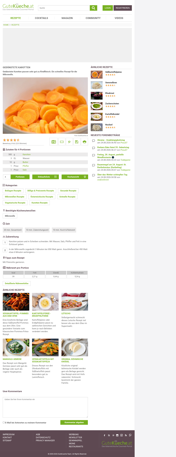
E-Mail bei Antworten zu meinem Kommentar (25, 422)
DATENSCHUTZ (43, 437)
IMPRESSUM (8, 434)
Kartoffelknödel (112, 114)
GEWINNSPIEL (75, 440)
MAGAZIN (67, 18)
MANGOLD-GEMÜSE (12, 359)
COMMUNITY (93, 18)
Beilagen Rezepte (13, 190)
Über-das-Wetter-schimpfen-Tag (112, 174)
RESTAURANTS (76, 446)
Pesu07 (124, 142)
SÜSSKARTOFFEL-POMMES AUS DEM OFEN (15, 314)
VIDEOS (119, 18)
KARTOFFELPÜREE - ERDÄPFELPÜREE (41, 314)
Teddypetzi (125, 160)
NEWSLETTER (75, 437)
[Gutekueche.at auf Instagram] (117, 435)
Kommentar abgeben (74, 422)
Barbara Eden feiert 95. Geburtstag (113, 147)
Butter (25, 162)
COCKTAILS (41, 18)
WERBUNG (74, 434)
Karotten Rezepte (40, 203)
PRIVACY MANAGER (45, 440)
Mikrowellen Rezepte (14, 197)
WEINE (72, 443)
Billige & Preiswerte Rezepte (41, 190)
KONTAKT (7, 437)
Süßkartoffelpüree (113, 72)
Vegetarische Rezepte (15, 203)
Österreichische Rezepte (42, 197)
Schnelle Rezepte (67, 197)
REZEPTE (15, 18)
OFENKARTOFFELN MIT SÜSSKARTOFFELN (43, 360)
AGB (38, 434)
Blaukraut (109, 93)
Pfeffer (26, 166)
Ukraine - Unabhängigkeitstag (111, 140)
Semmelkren (111, 82)
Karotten (27, 154)
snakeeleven (103, 179)
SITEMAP (7, 440)
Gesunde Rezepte (68, 190)
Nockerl (108, 124)
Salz (25, 170)
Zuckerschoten (112, 103)
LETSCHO (65, 313)
